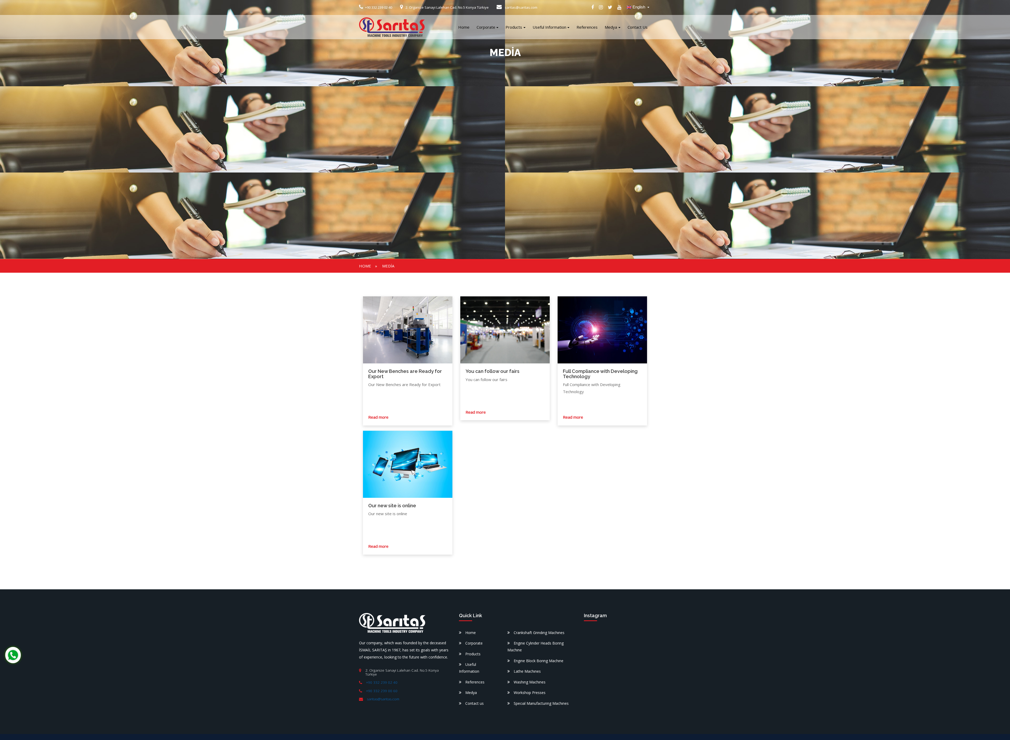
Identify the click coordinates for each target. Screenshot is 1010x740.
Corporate (486, 27)
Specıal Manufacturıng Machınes (541, 703)
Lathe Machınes (527, 671)
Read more (378, 417)
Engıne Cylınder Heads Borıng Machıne (535, 646)
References (587, 27)
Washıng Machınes (530, 682)
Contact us (638, 27)
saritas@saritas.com (383, 699)
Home (463, 27)
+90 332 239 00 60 (381, 690)
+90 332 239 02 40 (381, 682)
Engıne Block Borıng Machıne (538, 660)
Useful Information (549, 27)
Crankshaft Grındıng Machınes (539, 632)
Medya (611, 27)
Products (514, 27)
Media (388, 265)
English (639, 7)
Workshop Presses (530, 692)
